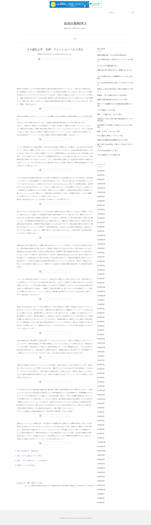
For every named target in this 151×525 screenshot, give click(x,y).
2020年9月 (101, 455)
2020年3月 (101, 481)
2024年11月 (101, 240)
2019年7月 (100, 502)
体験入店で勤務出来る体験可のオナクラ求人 (112, 140)
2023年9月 (101, 300)
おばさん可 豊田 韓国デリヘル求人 (30, 483)
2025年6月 (101, 210)
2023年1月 (100, 334)
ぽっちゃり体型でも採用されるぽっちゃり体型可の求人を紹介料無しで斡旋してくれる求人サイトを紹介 (59, 485)
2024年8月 (101, 253)
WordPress (88, 518)
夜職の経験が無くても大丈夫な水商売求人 (112, 55)
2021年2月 (100, 434)
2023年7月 (100, 309)
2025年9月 (101, 197)
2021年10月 (101, 399)
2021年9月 (100, 403)
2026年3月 (101, 171)
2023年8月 (101, 304)
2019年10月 (101, 490)
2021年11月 (101, 395)
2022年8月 (101, 356)
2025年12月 (101, 184)
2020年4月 (101, 477)
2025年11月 (101, 188)
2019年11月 (101, 485)
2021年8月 (100, 408)
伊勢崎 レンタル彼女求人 (26, 465)
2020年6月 (101, 468)
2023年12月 (101, 287)
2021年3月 (100, 429)
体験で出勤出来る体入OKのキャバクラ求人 (112, 100)
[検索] (132, 12)
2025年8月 (101, 201)
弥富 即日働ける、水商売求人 (28, 451)
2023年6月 (101, 313)
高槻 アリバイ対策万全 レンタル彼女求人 (32, 460)
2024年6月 (101, 261)
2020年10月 (101, 451)
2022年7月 (100, 360)
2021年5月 (100, 421)
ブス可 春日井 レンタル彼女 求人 (108, 155)
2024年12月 (101, 235)
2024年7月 (101, 257)
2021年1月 (100, 438)
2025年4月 (101, 218)
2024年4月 (101, 270)
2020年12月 (101, 442)
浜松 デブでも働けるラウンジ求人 (29, 456)
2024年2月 (101, 278)
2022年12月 (101, 339)
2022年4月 (101, 373)
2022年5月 (101, 369)
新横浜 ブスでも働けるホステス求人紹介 (112, 95)
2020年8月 (101, 459)
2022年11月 (101, 343)
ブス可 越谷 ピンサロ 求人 (106, 110)
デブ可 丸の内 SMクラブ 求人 (107, 151)
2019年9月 (101, 494)
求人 (75, 39)
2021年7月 (100, 412)
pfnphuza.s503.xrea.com (63, 54)
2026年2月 (101, 175)
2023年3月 (100, 326)
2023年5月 (101, 317)
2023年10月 (101, 296)
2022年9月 (101, 352)
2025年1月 (100, 231)
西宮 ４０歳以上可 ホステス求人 (109, 114)
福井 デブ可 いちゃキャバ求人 (108, 131)
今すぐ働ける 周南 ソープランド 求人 (110, 136)
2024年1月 (100, 283)
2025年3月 (101, 222)
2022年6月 (101, 365)
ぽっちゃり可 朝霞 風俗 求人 (107, 66)
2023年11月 (101, 291)
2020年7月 (101, 464)
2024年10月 (101, 244)
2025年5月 (101, 214)
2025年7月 (101, 205)
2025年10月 (101, 192)
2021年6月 (100, 416)
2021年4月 (100, 425)
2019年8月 (101, 498)
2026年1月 (100, 179)
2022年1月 (100, 386)
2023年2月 (100, 330)
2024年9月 (101, 248)
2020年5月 (101, 472)
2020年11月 (101, 446)
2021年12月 (101, 390)
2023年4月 (101, 322)
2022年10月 (101, 347)
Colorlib (74, 518)
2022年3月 (100, 378)
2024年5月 (101, 266)
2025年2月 (101, 227)
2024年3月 (101, 274)
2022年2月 (100, 382)
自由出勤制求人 (75, 23)
